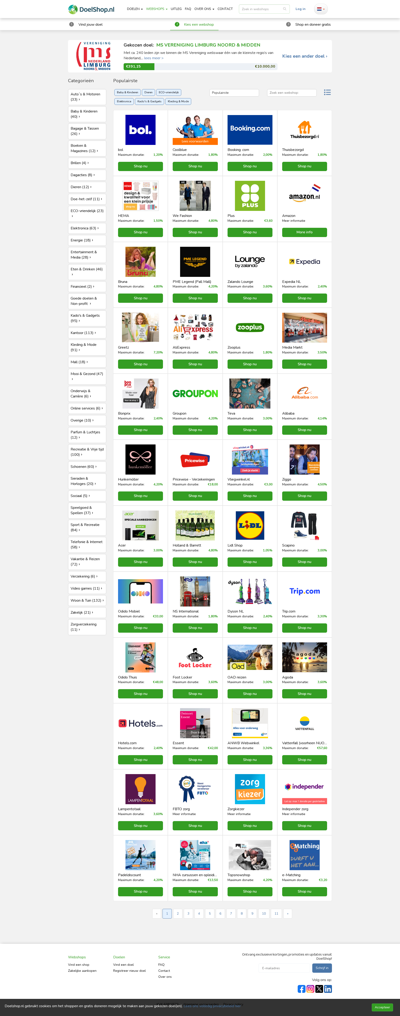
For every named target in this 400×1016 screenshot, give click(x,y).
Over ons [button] (203, 9)
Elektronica (124, 101)
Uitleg (176, 9)
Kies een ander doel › (304, 56)
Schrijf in (322, 968)
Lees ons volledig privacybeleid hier (212, 1006)
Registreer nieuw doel (129, 971)
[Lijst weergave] (327, 93)
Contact (164, 971)
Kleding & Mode (178, 101)
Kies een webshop (199, 24)
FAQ (188, 9)
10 (264, 913)
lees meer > (154, 58)
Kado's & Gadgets (150, 101)
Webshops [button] (155, 9)
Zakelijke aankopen (82, 971)
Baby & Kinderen (127, 92)
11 (276, 913)
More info (304, 232)
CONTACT (225, 9)
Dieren (148, 92)
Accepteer (382, 1007)
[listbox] (264, 9)
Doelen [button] (134, 9)
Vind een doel (123, 965)
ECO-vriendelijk (169, 92)
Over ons (165, 977)
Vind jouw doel (90, 24)
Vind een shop (78, 965)
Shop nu (140, 166)
